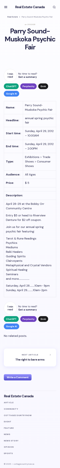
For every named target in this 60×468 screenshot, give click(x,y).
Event (7, 422)
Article (9, 402)
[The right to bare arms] (30, 357)
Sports (8, 453)
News (7, 434)
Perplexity (28, 86)
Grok (43, 86)
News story (11, 441)
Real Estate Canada (30, 7)
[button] (6, 7)
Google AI (11, 93)
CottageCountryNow (18, 415)
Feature (9, 428)
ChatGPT (11, 86)
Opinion (9, 447)
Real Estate (12, 17)
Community (11, 409)
